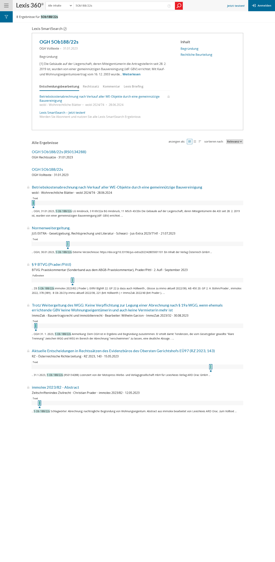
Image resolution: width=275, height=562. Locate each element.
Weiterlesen (131, 74)
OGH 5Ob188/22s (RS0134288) (59, 151)
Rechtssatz (91, 86)
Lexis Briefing (133, 86)
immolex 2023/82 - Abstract (55, 387)
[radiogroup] (194, 141)
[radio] (189, 141)
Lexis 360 (30, 5)
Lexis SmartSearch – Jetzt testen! (62, 113)
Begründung (189, 49)
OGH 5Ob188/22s (58, 42)
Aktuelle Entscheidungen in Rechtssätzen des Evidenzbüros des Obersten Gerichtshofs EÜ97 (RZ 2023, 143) (123, 350)
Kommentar (111, 86)
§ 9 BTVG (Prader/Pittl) (51, 264)
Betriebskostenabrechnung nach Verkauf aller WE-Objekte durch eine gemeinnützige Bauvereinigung (99, 98)
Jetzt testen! (236, 5)
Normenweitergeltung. (51, 228)
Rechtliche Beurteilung (196, 55)
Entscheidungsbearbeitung (59, 86)
